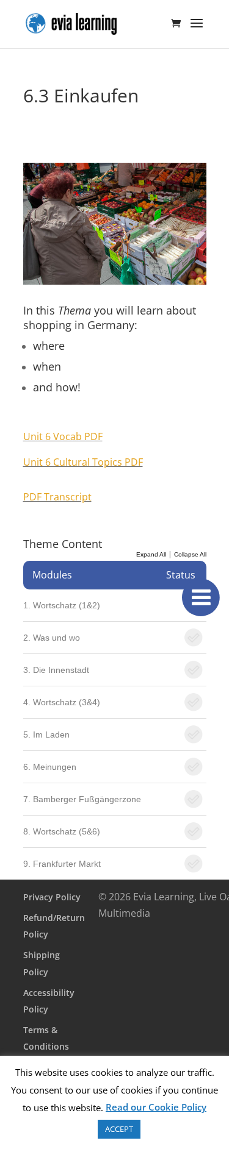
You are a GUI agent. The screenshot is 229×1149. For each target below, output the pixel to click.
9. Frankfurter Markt (62, 864)
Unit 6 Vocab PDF (63, 436)
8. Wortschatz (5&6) (61, 831)
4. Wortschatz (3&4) (61, 702)
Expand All (151, 554)
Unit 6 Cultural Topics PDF (83, 462)
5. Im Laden (46, 734)
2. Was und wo (51, 637)
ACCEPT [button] (119, 1128)
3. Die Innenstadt (56, 670)
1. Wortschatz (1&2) (61, 605)
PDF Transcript (57, 496)
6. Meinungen (49, 767)
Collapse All (190, 554)
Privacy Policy (52, 897)
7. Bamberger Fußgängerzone (82, 799)
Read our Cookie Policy (156, 1107)
